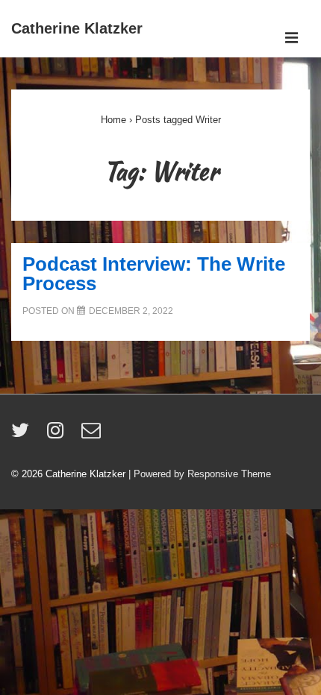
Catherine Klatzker (77, 28)
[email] (93, 435)
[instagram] (58, 435)
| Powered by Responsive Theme (199, 473)
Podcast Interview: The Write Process (153, 274)
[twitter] (23, 435)
